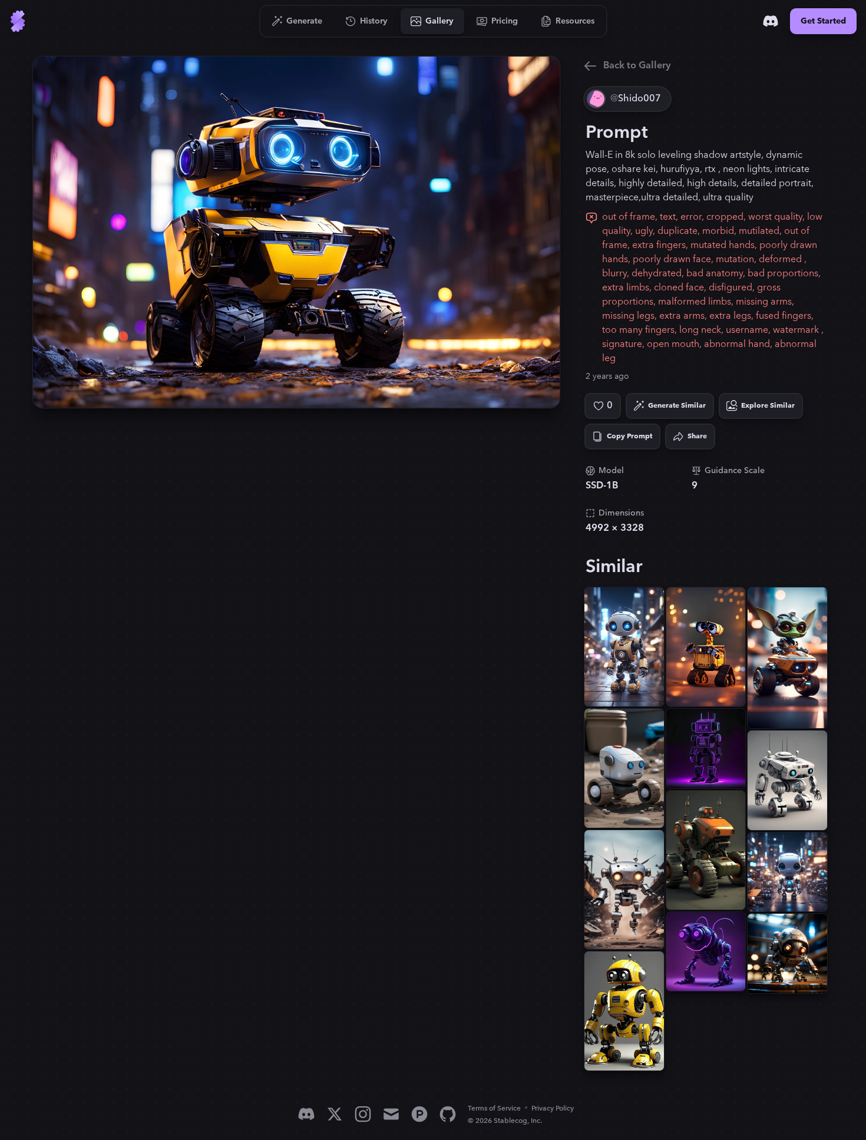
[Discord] (770, 21)
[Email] (391, 1114)
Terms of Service (494, 1108)
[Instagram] (363, 1114)
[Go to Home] (17, 21)
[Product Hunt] (419, 1114)
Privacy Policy (552, 1108)
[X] (334, 1114)
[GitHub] (448, 1114)
